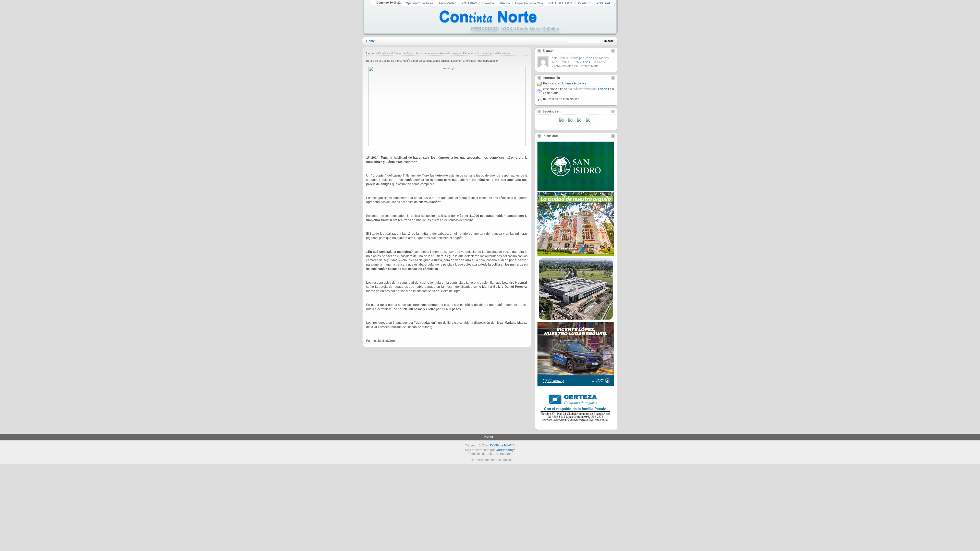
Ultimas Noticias (574, 83)
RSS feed (603, 3)
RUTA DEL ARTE (560, 3)
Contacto (584, 3)
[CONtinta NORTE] (500, 22)
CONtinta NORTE (502, 445)
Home (370, 41)
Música (504, 3)
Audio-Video (447, 3)
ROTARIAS (469, 3)
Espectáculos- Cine (529, 3)
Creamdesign (505, 450)
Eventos (488, 3)
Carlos (585, 62)
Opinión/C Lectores (420, 3)
